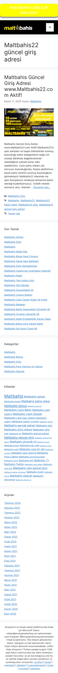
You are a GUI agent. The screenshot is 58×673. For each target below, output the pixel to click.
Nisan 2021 (10, 585)
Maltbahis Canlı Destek (27, 414)
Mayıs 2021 (10, 580)
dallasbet (21, 665)
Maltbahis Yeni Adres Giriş (19, 280)
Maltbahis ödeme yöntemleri (15, 472)
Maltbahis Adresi (13, 237)
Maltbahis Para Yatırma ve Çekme (23, 366)
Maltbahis (13, 200)
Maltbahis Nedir (13, 275)
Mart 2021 (10, 589)
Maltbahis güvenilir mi (23, 441)
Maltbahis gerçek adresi (19, 425)
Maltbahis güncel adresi (35, 433)
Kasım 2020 (11, 609)
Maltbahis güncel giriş (19, 437)
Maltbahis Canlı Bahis (18, 410)
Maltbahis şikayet (21, 475)
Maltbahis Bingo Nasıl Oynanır (21, 256)
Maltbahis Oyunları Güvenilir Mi (21, 314)
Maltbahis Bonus (13, 357)
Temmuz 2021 (12, 570)
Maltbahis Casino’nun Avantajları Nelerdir (27, 270)
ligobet (47, 662)
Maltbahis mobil (11, 449)
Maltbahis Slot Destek (16, 285)
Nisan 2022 (10, 527)
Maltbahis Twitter (14, 464)
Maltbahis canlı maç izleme (19, 417)
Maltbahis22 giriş (28, 204)
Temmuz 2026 (12, 503)
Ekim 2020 (10, 613)
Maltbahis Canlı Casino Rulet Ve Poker (25, 299)
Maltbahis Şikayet (14, 371)
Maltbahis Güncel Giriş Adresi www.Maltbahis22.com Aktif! (28, 86)
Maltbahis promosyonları (32, 457)
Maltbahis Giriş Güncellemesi (20, 266)
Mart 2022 (10, 532)
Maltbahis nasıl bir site (32, 449)
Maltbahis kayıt (11, 445)
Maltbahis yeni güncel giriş (30, 468)
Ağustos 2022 (12, 507)
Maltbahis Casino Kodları (18, 295)
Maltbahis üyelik (35, 472)
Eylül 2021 (10, 560)
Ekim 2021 (10, 556)
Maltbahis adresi (34, 396)
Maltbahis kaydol (43, 442)
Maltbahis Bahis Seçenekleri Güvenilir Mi (27, 309)
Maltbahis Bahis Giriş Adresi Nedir (23, 323)
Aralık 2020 (10, 604)
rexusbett (24, 668)
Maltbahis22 (27, 200)
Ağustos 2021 (12, 565)
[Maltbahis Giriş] (18, 27)
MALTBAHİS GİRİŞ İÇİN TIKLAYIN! (29, 10)
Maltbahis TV (41, 460)
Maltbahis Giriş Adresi (18, 429)
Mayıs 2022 (10, 522)
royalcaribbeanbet (36, 665)
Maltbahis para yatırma (23, 453)
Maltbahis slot (26, 460)
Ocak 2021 (10, 599)
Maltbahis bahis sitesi (35, 401)
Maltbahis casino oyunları (25, 421)
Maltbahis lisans (46, 446)
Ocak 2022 (10, 541)
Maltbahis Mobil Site (15, 251)
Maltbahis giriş (44, 425)
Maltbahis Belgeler (14, 304)
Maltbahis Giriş (16, 196)
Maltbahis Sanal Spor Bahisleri (21, 261)
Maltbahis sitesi (11, 460)
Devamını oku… (42, 187)
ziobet (50, 665)
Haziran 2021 (11, 575)
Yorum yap (14, 213)
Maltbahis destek (46, 422)
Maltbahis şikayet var (23, 480)
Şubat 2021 (10, 594)
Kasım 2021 (10, 551)
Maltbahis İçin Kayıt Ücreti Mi (20, 328)
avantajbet (10, 665)
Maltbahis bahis (12, 401)
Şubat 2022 (10, 536)
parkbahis (35, 668)
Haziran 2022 (11, 517)
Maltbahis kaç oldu (29, 445)
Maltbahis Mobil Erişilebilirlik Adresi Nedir (27, 319)
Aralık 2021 (10, 546)
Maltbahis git (15, 433)
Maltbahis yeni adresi (34, 464)
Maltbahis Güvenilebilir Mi (18, 290)
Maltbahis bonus (15, 406)
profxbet (38, 662)
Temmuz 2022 (12, 512)
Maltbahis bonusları (35, 406)
